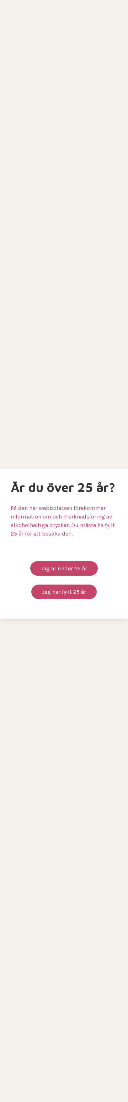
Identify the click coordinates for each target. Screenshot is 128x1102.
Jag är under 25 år (64, 568)
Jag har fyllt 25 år (64, 591)
